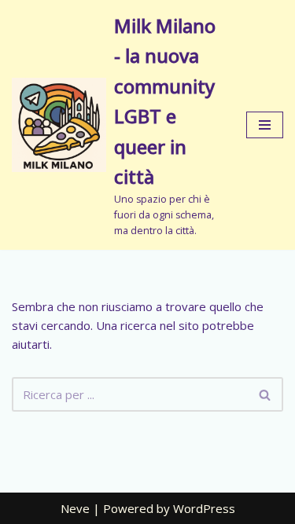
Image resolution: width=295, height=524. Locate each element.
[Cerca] (265, 394)
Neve (75, 508)
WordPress (204, 508)
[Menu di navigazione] (264, 125)
